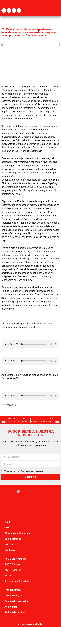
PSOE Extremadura (15, 558)
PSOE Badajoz (12, 564)
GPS (6, 527)
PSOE (7, 575)
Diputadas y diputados (17, 533)
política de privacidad (33, 471)
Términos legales (14, 595)
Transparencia (12, 590)
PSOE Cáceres (12, 570)
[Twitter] (9, 10)
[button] (57, 10)
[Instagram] (14, 10)
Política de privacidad (16, 601)
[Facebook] (3, 10)
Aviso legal (10, 607)
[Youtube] (19, 10)
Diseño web (30, 624)
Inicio (7, 522)
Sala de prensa (12, 539)
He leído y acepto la (23, 471)
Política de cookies (15, 612)
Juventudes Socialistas (17, 581)
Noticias (9, 544)
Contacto (9, 550)
